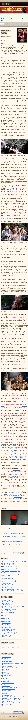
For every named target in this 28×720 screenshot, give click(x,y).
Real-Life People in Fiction (8, 680)
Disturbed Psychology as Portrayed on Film (11, 702)
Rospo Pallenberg (15, 539)
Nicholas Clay (5, 534)
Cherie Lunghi (11, 534)
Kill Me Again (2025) (7, 636)
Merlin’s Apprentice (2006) (8, 563)
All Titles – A (7, 15)
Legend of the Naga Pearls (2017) (9, 627)
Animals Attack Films (7, 666)
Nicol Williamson (14, 533)
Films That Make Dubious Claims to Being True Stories (14, 696)
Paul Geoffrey (18, 534)
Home (2, 15)
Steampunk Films (6, 670)
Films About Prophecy (7, 675)
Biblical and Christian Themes (10, 544)
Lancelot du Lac (15, 192)
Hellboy (4, 480)
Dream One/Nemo (21, 500)
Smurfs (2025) (5, 586)
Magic (7, 543)
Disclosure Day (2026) (7, 635)
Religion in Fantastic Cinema (8, 689)
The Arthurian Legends (11, 541)
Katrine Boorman (15, 536)
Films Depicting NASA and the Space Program (12, 663)
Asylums (4, 684)
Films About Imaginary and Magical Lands (11, 687)
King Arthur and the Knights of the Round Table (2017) (14, 561)
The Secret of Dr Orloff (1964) (9, 629)
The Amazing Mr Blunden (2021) (9, 609)
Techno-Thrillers (5, 681)
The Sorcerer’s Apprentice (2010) (9, 568)
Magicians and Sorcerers (7, 676)
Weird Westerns (5, 705)
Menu (2, 24)
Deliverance (23, 200)
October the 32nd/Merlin (22, 419)
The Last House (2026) (7, 613)
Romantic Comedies (6, 690)
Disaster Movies (5, 669)
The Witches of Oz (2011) (7, 572)
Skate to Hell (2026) (6, 610)
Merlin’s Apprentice (8, 432)
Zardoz (5, 494)
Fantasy (8, 530)
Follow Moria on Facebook (14, 647)
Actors (2, 20)
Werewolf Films (5, 658)
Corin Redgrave (23, 536)
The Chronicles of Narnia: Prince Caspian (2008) (12, 574)
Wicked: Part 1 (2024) (7, 587)
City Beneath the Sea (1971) (8, 620)
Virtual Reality (5, 660)
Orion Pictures (23, 539)
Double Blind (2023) (6, 617)
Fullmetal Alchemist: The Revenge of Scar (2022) (13, 590)
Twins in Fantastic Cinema (8, 683)
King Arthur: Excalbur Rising (18, 451)
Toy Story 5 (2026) (6, 600)
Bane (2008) (5, 615)
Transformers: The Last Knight (14, 477)
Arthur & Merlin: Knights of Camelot (14, 460)
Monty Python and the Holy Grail (19, 409)
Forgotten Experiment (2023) (8, 630)
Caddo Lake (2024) (6, 623)
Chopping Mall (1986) (7, 607)
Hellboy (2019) (5, 569)
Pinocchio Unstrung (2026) (8, 601)
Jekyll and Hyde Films (7, 695)
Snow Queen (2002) (6, 577)
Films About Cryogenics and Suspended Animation (13, 699)
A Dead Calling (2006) (7, 604)
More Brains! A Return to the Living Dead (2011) (13, 606)
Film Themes (4, 18)
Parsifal (2, 416)
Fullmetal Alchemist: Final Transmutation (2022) (12, 589)
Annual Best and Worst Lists (14, 18)
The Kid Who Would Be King (19, 459)
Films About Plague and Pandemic (9, 667)
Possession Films (6, 686)
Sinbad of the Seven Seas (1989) (9, 581)
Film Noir (4, 692)
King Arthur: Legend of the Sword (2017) (11, 571)
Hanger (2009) (5, 618)
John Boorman (9, 528)
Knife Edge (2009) (6, 603)
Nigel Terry (7, 533)
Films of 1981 (21, 544)
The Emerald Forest (18, 497)
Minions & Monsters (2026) (8, 612)
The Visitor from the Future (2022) (9, 632)
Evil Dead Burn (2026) (7, 626)
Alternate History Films (7, 701)
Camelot (11, 191)
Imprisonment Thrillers (7, 661)
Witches (11, 543)
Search (21, 553)
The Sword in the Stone (13, 189)
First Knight (18, 422)
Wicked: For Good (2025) (7, 584)
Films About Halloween (7, 673)
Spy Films (4, 693)
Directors (24, 18)
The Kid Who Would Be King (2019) (10, 564)
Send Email (4, 646)
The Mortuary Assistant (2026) (8, 633)
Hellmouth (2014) (6, 621)
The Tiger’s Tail (15, 498)
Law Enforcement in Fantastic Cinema (10, 704)
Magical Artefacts (17, 543)
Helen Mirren (21, 533)
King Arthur (14, 445)
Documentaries (5, 672)
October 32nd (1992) (6, 583)
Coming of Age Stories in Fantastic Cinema (11, 698)
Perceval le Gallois (18, 410)
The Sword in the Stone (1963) (9, 580)
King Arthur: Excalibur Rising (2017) (10, 566)
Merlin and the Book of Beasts (15, 450)
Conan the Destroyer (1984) (8, 578)
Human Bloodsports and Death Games (10, 664)
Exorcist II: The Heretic (15, 495)
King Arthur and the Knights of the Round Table (16, 456)
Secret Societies (5, 678)
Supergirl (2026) (5, 624)
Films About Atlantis (6, 657)
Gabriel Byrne (8, 536)
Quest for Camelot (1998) (7, 575)
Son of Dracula (16, 470)
